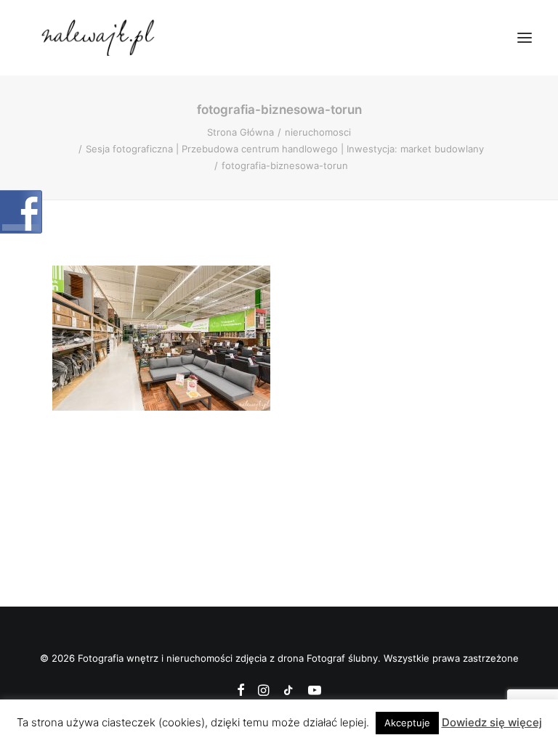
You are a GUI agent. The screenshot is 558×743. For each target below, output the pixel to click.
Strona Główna (240, 132)
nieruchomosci (318, 132)
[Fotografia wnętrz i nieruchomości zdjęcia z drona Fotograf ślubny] (100, 38)
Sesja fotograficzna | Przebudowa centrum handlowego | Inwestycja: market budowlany (285, 149)
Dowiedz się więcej (492, 722)
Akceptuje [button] (407, 722)
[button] (524, 37)
